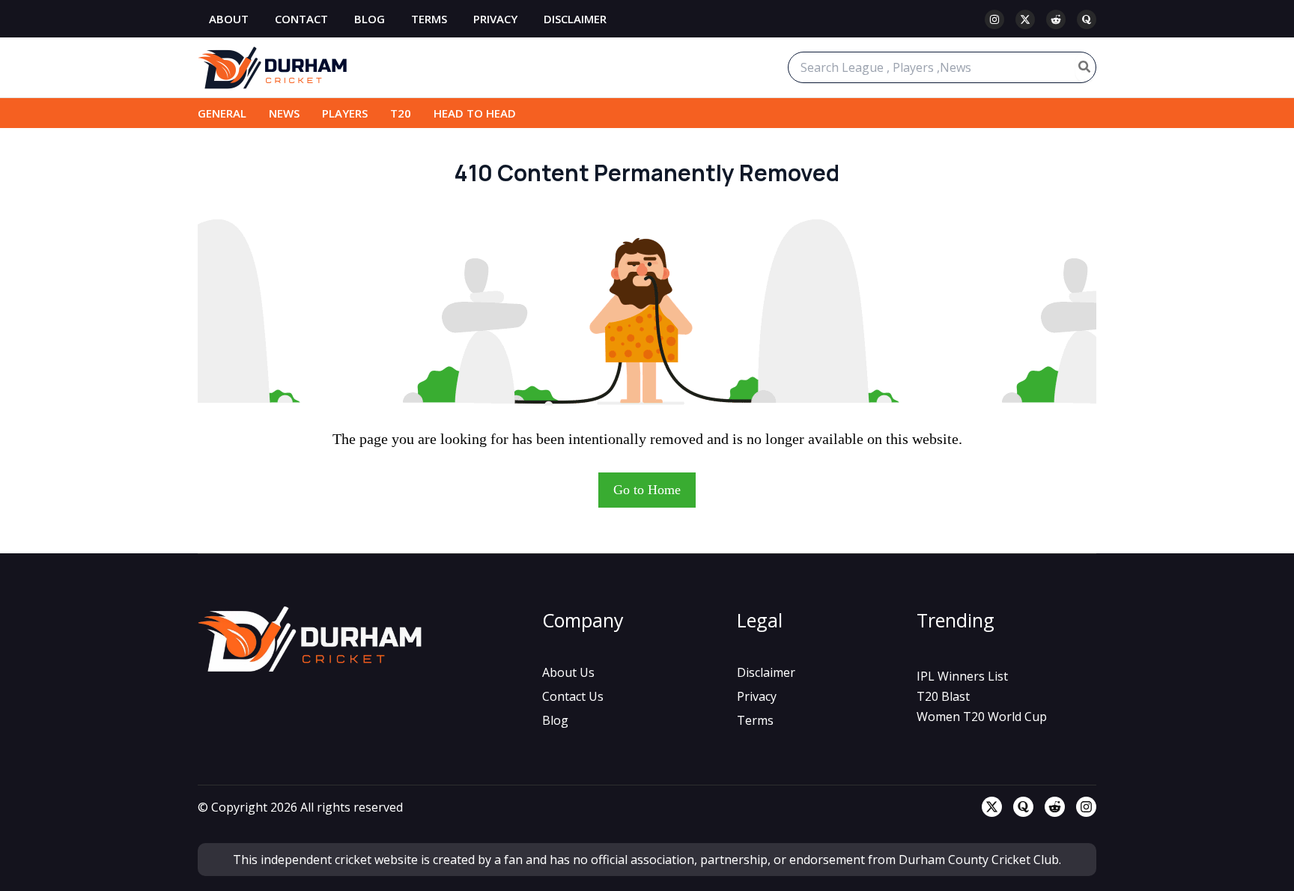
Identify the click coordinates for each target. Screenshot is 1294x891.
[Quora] (1086, 19)
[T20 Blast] (943, 696)
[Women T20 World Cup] (982, 717)
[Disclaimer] (766, 672)
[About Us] (568, 672)
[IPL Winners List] (962, 676)
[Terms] (755, 720)
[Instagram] (994, 19)
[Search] (1085, 67)
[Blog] (555, 720)
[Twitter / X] (1025, 19)
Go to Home (647, 489)
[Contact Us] (573, 696)
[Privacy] (757, 696)
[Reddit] (1056, 19)
